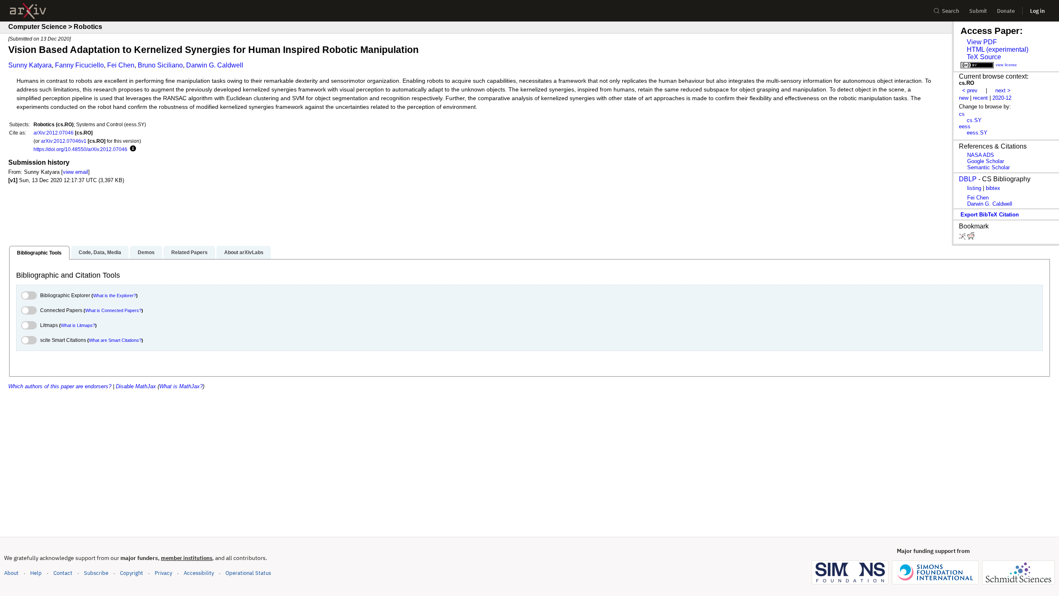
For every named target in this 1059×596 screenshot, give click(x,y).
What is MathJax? (181, 386)
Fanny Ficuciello (79, 65)
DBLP (968, 179)
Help (36, 573)
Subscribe (96, 573)
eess (964, 126)
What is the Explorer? (114, 295)
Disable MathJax (136, 386)
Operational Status (248, 573)
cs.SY (974, 120)
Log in (1037, 10)
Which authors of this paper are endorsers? (59, 386)
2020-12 (1001, 98)
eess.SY (977, 133)
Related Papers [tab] (189, 252)
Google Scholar (985, 161)
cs (962, 114)
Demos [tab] (146, 252)
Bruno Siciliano (160, 65)
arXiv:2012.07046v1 (63, 141)
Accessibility (199, 573)
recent (980, 98)
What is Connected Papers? (113, 310)
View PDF (982, 42)
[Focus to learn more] (131, 149)
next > (1003, 90)
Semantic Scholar (988, 167)
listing (974, 188)
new (963, 98)
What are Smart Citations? (115, 340)
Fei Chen (120, 65)
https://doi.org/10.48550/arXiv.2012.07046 (80, 149)
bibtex (993, 188)
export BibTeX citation (990, 214)
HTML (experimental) (997, 49)
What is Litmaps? (78, 325)
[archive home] (28, 11)
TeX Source (984, 56)
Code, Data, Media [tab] (100, 252)
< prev (970, 90)
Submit (978, 10)
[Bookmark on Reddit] (971, 238)
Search (950, 10)
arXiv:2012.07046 (54, 132)
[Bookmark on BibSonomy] (963, 238)
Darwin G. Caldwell (214, 65)
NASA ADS (980, 155)
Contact (62, 573)
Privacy (163, 573)
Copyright (131, 573)
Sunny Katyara (30, 65)
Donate (1006, 10)
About (11, 573)
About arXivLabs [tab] (244, 252)
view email (75, 172)
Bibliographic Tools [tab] (39, 253)
